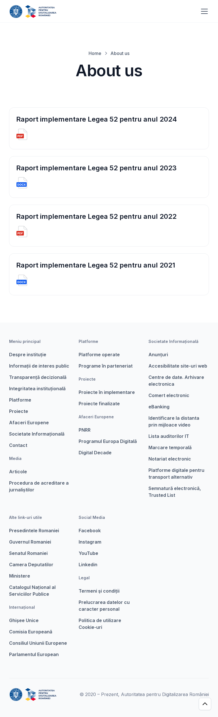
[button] (203, 11)
